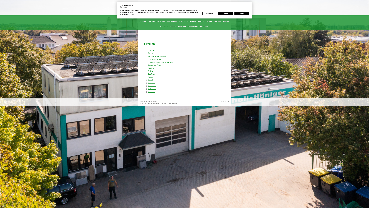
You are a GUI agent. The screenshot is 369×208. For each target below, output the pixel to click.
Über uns (151, 53)
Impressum (151, 83)
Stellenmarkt (152, 89)
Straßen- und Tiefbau (154, 65)
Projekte (150, 71)
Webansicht (225, 101)
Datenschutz (152, 86)
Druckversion (146, 101)
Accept (242, 13)
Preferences (209, 13)
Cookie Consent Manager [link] (126, 5)
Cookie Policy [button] (171, 12)
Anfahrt (150, 80)
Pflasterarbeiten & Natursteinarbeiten (161, 62)
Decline (226, 13)
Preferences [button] (131, 14)
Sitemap (154, 101)
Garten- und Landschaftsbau (157, 56)
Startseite (151, 50)
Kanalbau (151, 68)
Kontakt (150, 77)
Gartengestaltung (155, 59)
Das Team (151, 74)
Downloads (151, 92)
